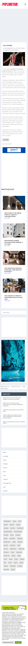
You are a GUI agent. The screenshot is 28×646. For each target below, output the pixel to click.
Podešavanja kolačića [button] (8, 642)
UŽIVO (10, 559)
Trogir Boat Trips (15, 386)
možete (20, 542)
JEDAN (5, 538)
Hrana (4, 460)
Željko (13, 569)
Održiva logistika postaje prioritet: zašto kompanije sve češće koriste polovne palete (12, 416)
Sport (23, 48)
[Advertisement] (14, 23)
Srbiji (18, 555)
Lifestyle (5, 464)
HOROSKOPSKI (18, 531)
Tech (4, 475)
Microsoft (7, 542)
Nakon (6, 545)
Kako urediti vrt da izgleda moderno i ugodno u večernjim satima (12, 214)
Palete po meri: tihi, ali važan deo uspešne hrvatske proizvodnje (12, 398)
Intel (11, 535)
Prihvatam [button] (18, 642)
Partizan (21, 549)
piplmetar (10, 48)
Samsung (19, 552)
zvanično (12, 566)
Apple (14, 521)
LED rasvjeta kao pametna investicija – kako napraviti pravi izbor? (13, 269)
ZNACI (21, 562)
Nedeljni (12, 545)
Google (12, 528)
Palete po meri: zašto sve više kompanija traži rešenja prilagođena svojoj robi (13, 404)
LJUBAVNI (19, 538)
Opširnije (5, 140)
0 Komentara (15, 50)
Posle (12, 552)
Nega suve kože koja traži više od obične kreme (14, 422)
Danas (6, 524)
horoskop (20, 528)
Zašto (16, 562)
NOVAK (6, 549)
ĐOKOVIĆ (6, 569)
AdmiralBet (7, 521)
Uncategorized (6, 50)
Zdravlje (5, 491)
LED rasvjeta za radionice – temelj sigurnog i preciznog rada (13, 297)
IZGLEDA (18, 535)
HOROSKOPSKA (8, 531)
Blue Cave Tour (5, 386)
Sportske (6, 555)
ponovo (6, 552)
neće (18, 545)
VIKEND (22, 559)
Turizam (5, 479)
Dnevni (12, 524)
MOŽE (14, 542)
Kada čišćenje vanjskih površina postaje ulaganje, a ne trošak (13, 242)
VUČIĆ (10, 562)
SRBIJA (13, 555)
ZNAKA (6, 566)
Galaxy (18, 524)
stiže (5, 559)
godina (6, 528)
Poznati (5, 467)
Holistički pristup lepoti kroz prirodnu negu (13, 410)
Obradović (13, 549)
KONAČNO (12, 538)
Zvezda (20, 566)
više (5, 562)
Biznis (4, 452)
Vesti (4, 487)
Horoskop (5, 456)
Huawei (6, 535)
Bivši (19, 521)
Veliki (16, 559)
